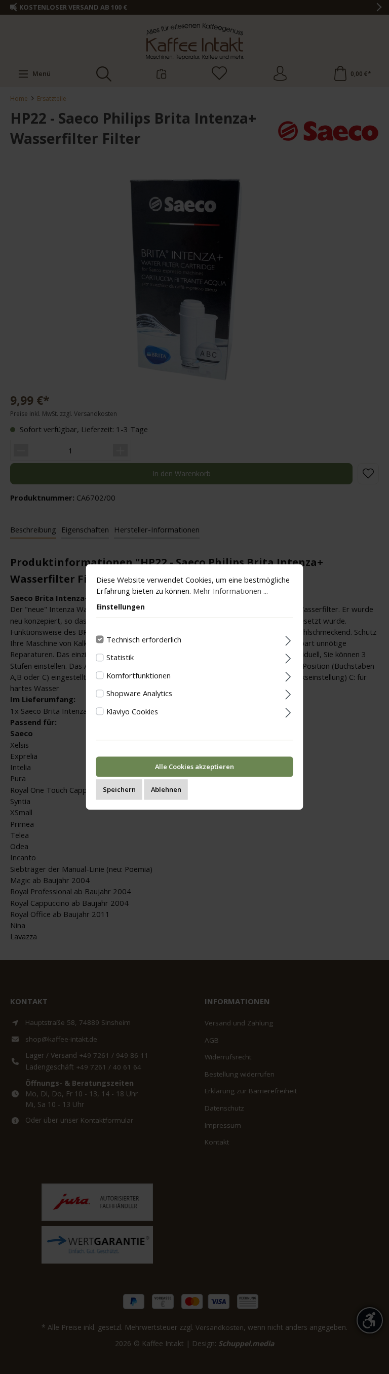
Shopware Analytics (139, 694)
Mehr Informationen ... (230, 591)
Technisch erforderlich (143, 639)
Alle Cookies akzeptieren (194, 767)
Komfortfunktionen (138, 675)
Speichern (119, 789)
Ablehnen (166, 789)
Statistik (120, 657)
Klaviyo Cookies (132, 711)
